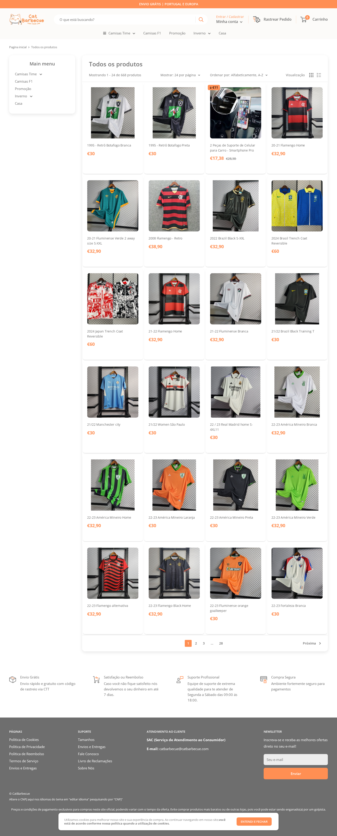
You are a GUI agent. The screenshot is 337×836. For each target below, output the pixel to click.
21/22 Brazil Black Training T (292, 331)
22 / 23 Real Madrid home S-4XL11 (231, 426)
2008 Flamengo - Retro (165, 238)
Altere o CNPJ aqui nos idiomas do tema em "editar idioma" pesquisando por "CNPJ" (66, 799)
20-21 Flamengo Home (288, 145)
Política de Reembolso (26, 754)
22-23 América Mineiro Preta (231, 517)
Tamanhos (86, 739)
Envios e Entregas (23, 768)
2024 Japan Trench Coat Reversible (105, 333)
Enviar (296, 773)
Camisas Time (119, 33)
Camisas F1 (152, 33)
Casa (222, 33)
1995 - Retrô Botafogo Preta (169, 145)
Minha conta (227, 21)
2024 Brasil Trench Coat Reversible (289, 240)
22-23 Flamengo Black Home (170, 606)
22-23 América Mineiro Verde (293, 517)
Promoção (177, 33)
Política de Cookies (24, 739)
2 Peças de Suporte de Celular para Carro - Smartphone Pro (232, 147)
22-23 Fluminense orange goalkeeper (229, 608)
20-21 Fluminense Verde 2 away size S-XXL (111, 240)
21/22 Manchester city (103, 424)
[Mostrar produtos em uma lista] (319, 75)
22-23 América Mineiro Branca (294, 424)
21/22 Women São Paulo (167, 424)
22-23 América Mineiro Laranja (172, 517)
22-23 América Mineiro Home (109, 517)
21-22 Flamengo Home (165, 331)
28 (221, 643)
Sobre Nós (86, 768)
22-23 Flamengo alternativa (107, 606)
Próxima (309, 643)
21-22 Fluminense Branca (229, 331)
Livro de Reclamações (95, 761)
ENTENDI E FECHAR (254, 821)
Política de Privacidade (27, 746)
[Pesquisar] (201, 20)
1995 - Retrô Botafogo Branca (109, 145)
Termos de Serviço (23, 761)
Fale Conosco (88, 754)
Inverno (199, 33)
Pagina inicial (18, 47)
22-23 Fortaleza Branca (288, 606)
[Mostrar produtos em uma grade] (311, 75)
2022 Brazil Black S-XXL (227, 238)
